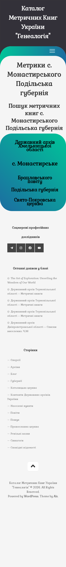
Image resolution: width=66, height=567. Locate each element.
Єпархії (16, 360)
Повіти (15, 412)
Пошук (15, 419)
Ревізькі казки (20, 433)
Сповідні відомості (23, 447)
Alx (56, 496)
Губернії (16, 381)
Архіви (15, 367)
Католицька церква (24, 387)
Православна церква (25, 426)
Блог (14, 374)
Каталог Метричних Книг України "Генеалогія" (33, 22)
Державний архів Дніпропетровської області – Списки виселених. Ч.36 (31, 327)
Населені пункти (22, 406)
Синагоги (17, 440)
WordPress (31, 496)
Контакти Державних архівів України (28, 397)
